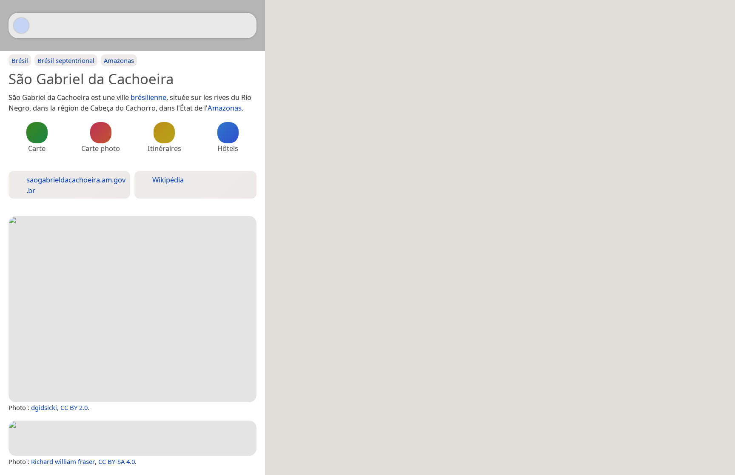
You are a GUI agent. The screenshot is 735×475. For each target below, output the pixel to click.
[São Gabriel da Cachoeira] (132, 309)
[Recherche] (245, 25)
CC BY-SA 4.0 (116, 461)
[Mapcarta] (21, 25)
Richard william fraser (63, 461)
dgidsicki (44, 407)
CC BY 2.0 (74, 407)
